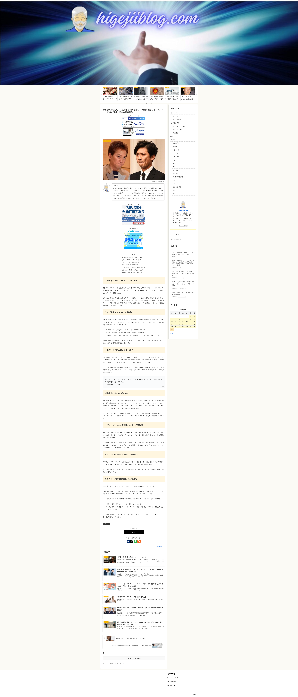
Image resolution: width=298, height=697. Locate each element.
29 (190, 327)
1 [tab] (146, 103)
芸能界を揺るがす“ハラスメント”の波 (132, 257)
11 (175, 321)
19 (179, 324)
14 (187, 321)
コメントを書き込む (134, 658)
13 (183, 321)
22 (190, 324)
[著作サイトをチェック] (128, 541)
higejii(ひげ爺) (183, 210)
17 (172, 324)
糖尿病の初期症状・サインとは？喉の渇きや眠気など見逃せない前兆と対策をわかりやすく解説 (183, 263)
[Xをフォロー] (131, 541)
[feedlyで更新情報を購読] (135, 541)
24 (172, 327)
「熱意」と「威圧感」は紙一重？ (131, 262)
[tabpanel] (110, 94)
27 (183, 327)
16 (194, 321)
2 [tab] (149, 103)
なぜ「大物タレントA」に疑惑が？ (131, 259)
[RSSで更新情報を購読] (139, 541)
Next (196, 94)
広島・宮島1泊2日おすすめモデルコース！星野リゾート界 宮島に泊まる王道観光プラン (183, 273)
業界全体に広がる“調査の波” (130, 265)
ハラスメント (107, 523)
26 (179, 327)
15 (190, 321)
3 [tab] (151, 103)
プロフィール (171, 685)
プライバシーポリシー (174, 677)
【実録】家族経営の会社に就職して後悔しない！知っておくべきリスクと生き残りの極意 (183, 284)
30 (194, 327)
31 (172, 329)
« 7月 (171, 333)
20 (183, 324)
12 (179, 321)
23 (194, 324)
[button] (194, 239)
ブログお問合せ (172, 681)
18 (175, 324)
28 (187, 327)
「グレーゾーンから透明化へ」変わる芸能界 (134, 267)
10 (172, 321)
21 (187, 324)
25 (175, 327)
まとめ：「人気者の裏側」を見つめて (132, 272)
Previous (101, 94)
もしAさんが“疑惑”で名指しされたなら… (133, 270)
